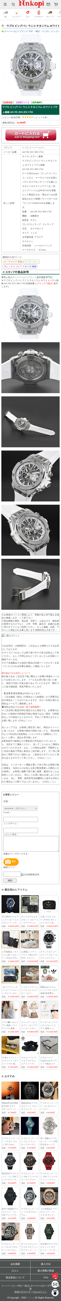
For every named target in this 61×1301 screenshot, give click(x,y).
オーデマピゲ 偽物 (13, 261)
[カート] (56, 4)
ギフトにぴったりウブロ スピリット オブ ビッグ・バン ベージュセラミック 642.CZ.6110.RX (29, 1250)
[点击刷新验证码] (30, 874)
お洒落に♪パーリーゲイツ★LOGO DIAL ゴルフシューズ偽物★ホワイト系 (29, 958)
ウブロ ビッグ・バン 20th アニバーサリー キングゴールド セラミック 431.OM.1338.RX (29, 1179)
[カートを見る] (55, 1284)
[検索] (13, 4)
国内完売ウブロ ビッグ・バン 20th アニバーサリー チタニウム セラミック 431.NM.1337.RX (10, 1179)
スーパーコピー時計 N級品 (15, 1286)
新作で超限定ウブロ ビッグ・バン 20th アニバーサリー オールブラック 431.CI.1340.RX (10, 1215)
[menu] (5, 4)
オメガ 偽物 (30, 266)
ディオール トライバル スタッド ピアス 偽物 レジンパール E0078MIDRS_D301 (49, 1028)
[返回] (55, 1292)
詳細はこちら (25, 720)
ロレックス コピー (13, 266)
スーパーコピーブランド (24, 277)
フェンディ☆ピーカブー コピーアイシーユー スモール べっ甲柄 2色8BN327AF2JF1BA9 (30, 1028)
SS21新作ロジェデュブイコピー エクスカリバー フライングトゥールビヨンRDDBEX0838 (10, 922)
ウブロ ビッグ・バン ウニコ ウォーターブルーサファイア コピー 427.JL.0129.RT (29, 1144)
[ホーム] (55, 1275)
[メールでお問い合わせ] (48, 4)
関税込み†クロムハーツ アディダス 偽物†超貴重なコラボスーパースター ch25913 (48, 993)
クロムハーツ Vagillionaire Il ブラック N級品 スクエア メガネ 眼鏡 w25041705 (48, 1063)
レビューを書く (41, 117)
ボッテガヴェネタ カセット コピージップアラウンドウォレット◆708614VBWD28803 (31, 922)
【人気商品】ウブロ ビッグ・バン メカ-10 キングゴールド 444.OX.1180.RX (48, 1215)
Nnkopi (30, 1297)
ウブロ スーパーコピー (33, 147)
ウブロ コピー (31, 261)
